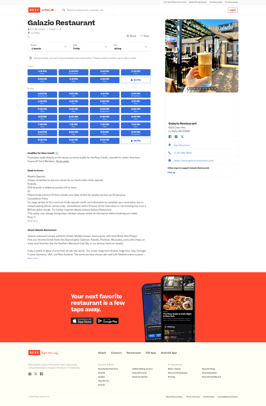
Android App (169, 353)
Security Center (140, 377)
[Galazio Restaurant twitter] (182, 136)
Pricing (171, 377)
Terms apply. (62, 161)
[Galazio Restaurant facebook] (169, 136)
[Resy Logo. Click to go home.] (34, 10)
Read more (33, 220)
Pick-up (171, 172)
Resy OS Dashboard (211, 377)
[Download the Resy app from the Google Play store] (107, 321)
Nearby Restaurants (108, 369)
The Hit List (103, 381)
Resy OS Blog (208, 369)
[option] (201, 55)
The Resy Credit (215, 2)
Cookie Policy (208, 397)
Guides (101, 377)
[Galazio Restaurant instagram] (176, 136)
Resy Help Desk (209, 373)
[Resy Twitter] (35, 373)
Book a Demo (174, 369)
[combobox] (88, 10)
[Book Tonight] (29, 36)
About (102, 353)
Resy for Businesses (177, 373)
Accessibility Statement (228, 397)
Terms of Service (193, 397)
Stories (101, 373)
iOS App (151, 353)
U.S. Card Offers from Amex (175, 2)
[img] (29, 33)
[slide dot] (188, 88)
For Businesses (231, 2)
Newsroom (134, 353)
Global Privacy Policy (174, 397)
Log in (233, 10)
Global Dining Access (198, 2)
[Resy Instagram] (29, 373)
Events (101, 385)
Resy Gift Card (139, 373)
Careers (116, 353)
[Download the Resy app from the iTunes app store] (82, 321)
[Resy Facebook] (41, 373)
